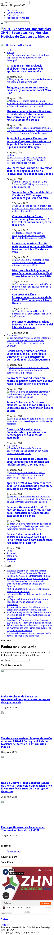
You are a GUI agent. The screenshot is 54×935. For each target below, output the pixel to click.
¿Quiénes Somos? (15, 12)
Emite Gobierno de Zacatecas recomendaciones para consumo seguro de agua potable (25, 699)
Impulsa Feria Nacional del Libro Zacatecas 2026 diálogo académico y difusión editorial (32, 195)
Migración (12, 445)
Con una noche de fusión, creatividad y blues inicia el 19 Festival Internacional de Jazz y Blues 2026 (31, 220)
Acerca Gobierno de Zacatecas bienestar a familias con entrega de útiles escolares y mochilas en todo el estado (30, 406)
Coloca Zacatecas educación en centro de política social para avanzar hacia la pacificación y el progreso (30, 381)
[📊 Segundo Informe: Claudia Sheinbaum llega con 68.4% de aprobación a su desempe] (30, 60)
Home (10, 50)
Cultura (10, 155)
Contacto (11, 561)
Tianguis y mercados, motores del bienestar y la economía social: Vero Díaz (29, 90)
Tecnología (12, 556)
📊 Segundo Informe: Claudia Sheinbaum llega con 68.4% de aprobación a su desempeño (25, 68)
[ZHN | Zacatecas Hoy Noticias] (17, 45)
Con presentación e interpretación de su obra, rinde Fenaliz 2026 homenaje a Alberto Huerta (32, 299)
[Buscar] (2, 3)
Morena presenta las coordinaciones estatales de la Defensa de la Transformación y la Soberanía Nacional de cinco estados (29, 115)
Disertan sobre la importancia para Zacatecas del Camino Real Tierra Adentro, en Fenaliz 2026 (32, 273)
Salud (9, 550)
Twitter (5, 919)
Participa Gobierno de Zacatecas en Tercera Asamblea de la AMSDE (28, 590)
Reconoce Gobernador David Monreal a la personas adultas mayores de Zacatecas (27, 608)
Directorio (12, 10)
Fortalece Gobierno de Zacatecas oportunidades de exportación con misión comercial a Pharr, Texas (28, 461)
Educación (12, 335)
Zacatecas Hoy (14, 851)
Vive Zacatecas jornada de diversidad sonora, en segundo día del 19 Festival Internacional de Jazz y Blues (30, 171)
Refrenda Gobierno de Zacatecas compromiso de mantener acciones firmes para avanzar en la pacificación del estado (29, 628)
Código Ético (13, 15)
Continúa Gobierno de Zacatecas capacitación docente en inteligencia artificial (29, 634)
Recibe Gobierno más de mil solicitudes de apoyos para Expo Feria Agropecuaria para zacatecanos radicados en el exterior (29, 538)
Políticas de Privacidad (18, 18)
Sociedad (11, 553)
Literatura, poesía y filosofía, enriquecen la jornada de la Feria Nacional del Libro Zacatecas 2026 (32, 248)
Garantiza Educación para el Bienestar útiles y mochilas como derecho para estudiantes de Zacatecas (27, 433)
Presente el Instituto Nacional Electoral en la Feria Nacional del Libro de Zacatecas (32, 324)
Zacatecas (11, 558)
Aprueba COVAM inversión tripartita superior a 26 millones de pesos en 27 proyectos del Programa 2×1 (29, 486)
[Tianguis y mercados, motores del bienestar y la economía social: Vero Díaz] (30, 82)
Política (10, 52)
